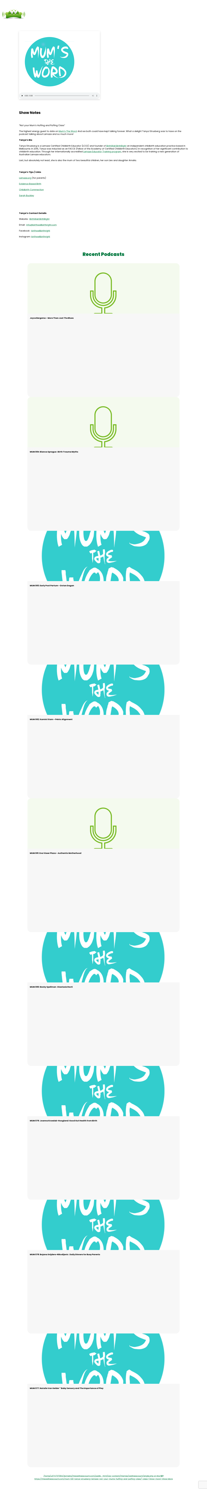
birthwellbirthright (40, 230)
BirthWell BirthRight (116, 145)
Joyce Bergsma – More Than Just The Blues (52, 318)
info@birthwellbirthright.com (41, 224)
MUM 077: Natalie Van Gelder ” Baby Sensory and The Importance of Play (66, 1388)
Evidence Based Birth (30, 183)
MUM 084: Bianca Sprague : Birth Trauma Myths (54, 451)
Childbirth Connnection (31, 189)
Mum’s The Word (68, 131)
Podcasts (89, 14)
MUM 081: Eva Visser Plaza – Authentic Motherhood (55, 853)
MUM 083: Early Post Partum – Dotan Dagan (52, 585)
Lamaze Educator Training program (102, 151)
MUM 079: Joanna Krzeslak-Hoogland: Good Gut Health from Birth (63, 1120)
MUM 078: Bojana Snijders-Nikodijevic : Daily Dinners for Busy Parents (65, 1254)
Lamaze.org (25, 177)
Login (126, 14)
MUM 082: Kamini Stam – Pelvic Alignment (51, 719)
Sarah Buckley (26, 195)
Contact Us (109, 14)
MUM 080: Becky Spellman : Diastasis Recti (51, 987)
